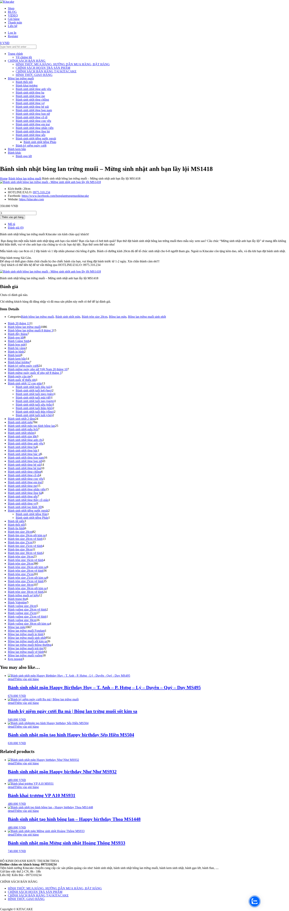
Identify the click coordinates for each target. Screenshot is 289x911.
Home (4, 178)
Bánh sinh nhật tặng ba (30, 92)
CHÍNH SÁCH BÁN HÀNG (26, 60)
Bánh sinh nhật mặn (67, 316)
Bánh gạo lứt (24, 156)
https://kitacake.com (31, 199)
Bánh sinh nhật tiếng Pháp (40, 142)
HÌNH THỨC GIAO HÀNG (34, 75)
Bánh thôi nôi (24, 82)
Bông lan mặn (117, 316)
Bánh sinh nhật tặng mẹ (30, 96)
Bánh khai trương (27, 85)
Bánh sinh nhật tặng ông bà (33, 131)
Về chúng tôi (24, 57)
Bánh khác (14, 152)
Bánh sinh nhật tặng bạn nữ (33, 113)
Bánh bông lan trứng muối (24, 178)
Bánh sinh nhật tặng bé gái (32, 106)
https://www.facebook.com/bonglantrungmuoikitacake (55, 195)
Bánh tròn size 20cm (94, 316)
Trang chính (15, 53)
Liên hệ (12, 26)
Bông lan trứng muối (21, 78)
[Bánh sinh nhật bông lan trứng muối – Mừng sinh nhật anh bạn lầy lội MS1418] (50, 182)
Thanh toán (15, 22)
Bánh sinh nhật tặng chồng (32, 99)
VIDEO (13, 15)
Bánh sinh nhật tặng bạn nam (34, 110)
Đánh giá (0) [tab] (16, 227)
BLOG (12, 12)
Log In (12, 32)
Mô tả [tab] (11, 224)
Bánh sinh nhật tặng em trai (33, 124)
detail (11, 679)
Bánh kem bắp (17, 149)
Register (13, 36)
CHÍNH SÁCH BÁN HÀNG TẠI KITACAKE (46, 71)
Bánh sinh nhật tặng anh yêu (33, 89)
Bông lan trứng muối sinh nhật (147, 316)
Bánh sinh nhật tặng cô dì (31, 117)
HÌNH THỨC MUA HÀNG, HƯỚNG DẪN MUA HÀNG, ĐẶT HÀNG (63, 64)
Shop (11, 8)
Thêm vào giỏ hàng (12, 217)
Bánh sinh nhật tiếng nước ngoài (36, 138)
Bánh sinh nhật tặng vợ (30, 103)
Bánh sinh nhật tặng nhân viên (34, 128)
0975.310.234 (41, 192)
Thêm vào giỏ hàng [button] (27, 679)
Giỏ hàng (13, 19)
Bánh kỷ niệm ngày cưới (31, 145)
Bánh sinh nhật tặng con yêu (33, 120)
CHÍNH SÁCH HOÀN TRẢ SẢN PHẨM (43, 67)
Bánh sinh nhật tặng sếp (30, 135)
